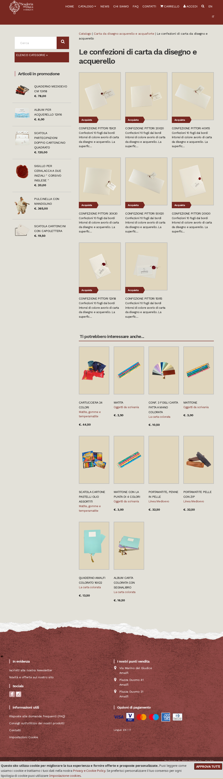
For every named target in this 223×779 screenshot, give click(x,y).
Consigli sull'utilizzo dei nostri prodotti (36, 723)
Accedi (191, 6)
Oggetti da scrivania (126, 407)
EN (210, 6)
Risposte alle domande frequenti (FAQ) (37, 716)
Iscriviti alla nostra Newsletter (30, 670)
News (104, 6)
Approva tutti (208, 766)
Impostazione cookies (65, 775)
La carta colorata (159, 416)
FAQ (135, 6)
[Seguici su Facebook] (12, 695)
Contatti (149, 6)
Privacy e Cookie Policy (89, 770)
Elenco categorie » (32, 55)
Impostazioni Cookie (23, 737)
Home (69, 6)
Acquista (86, 119)
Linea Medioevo (159, 501)
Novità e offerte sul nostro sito (31, 677)
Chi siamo (120, 6)
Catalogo (85, 6)
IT (213, 16)
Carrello (171, 6)
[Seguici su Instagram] (18, 695)
